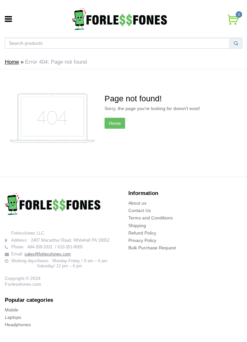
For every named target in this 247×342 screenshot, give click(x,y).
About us (137, 203)
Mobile (11, 309)
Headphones (18, 324)
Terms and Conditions (150, 217)
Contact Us (139, 210)
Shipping (137, 225)
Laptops (13, 317)
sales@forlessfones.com (47, 254)
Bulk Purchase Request (152, 247)
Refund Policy (142, 233)
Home (12, 62)
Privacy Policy (142, 240)
